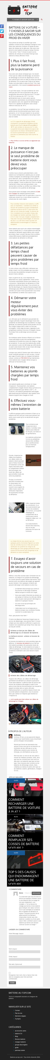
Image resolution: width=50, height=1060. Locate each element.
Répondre (36, 893)
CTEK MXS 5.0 (24, 358)
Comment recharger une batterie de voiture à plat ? (24, 806)
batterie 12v (18, 1034)
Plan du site (18, 1013)
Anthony (17, 735)
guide (16, 1047)
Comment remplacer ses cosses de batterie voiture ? (23, 842)
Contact (17, 1010)
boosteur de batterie (23, 643)
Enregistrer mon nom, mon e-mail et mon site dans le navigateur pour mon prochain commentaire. (23, 977)
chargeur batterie (20, 1042)
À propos (18, 1019)
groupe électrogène (21, 1045)
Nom (13, 949)
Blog (16, 1036)
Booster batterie (20, 1039)
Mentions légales (20, 1016)
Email (13, 957)
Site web (15, 964)
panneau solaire (20, 1050)
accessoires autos (20, 1031)
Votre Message (16, 934)
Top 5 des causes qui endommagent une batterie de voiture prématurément (23, 880)
